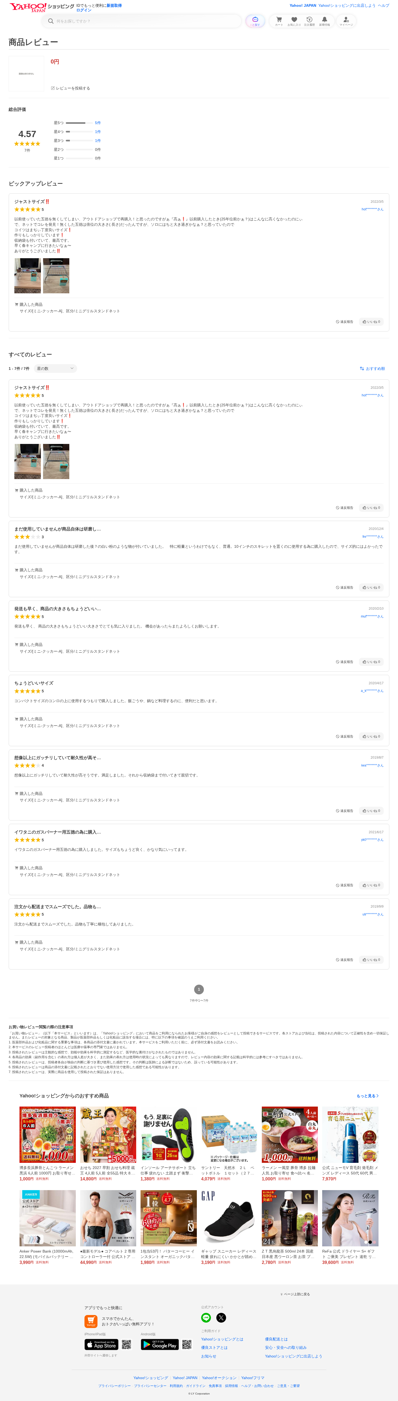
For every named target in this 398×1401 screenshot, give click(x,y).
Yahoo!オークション (219, 1378)
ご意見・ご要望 (288, 1386)
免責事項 (215, 1386)
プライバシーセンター (150, 1386)
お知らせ (208, 1356)
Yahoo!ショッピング (150, 1378)
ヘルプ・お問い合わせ (257, 1386)
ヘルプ (383, 5)
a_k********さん (372, 691)
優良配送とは (276, 1339)
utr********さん (373, 914)
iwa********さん (372, 765)
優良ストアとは (214, 1347)
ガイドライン (195, 1386)
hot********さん (373, 209)
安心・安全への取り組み (286, 1347)
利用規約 (176, 1386)
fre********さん (373, 537)
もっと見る (366, 1096)
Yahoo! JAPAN (303, 5)
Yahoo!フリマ (253, 1378)
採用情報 (231, 1386)
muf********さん (372, 616)
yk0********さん (372, 840)
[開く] (27, 275)
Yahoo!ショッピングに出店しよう (347, 5)
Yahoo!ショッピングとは (222, 1339)
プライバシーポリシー (114, 1386)
